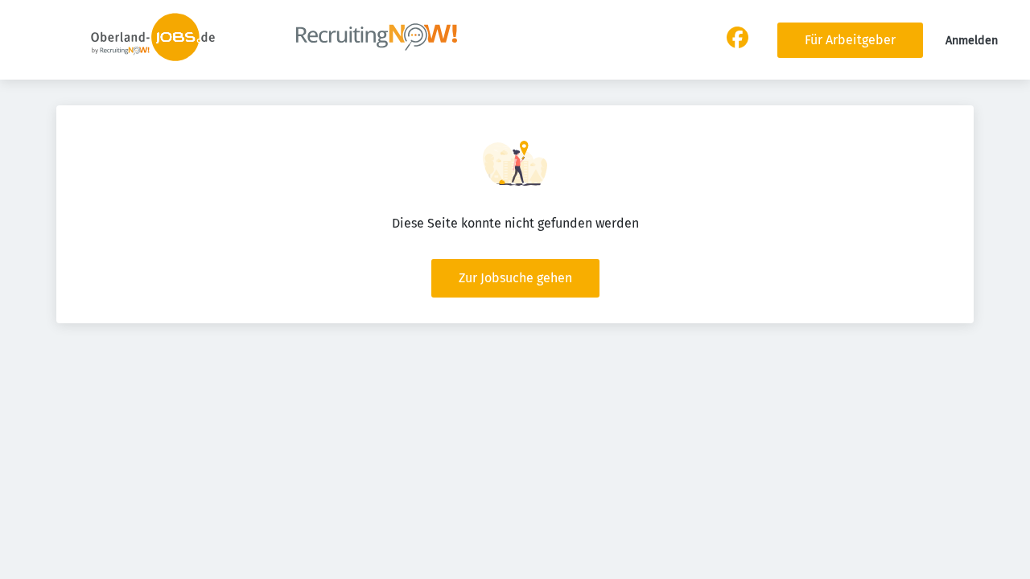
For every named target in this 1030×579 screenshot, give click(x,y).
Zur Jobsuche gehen (515, 277)
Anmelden (972, 40)
